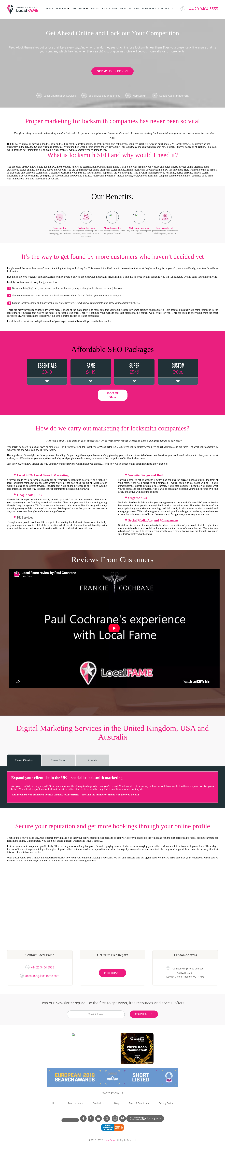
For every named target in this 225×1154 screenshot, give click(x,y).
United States (58, 760)
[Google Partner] (70, 1119)
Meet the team (129, 8)
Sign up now (113, 395)
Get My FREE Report (112, 71)
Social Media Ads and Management (153, 520)
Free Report (112, 973)
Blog (116, 1103)
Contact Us (165, 8)
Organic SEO (137, 498)
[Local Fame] (22, 9)
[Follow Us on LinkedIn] (98, 1119)
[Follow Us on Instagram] (115, 1118)
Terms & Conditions (139, 1103)
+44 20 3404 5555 (202, 8)
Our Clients (109, 8)
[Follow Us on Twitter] (91, 1118)
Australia (92, 760)
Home (49, 8)
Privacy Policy (166, 1103)
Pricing (95, 8)
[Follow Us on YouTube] (106, 1119)
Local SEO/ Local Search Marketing (43, 475)
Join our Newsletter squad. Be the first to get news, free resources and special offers (112, 1003)
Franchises (149, 8)
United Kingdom (24, 760)
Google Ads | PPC (29, 495)
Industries (78, 8)
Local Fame (110, 1140)
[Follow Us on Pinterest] (122, 1119)
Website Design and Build (146, 475)
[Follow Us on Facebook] (83, 1119)
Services (61, 8)
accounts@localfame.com (42, 976)
